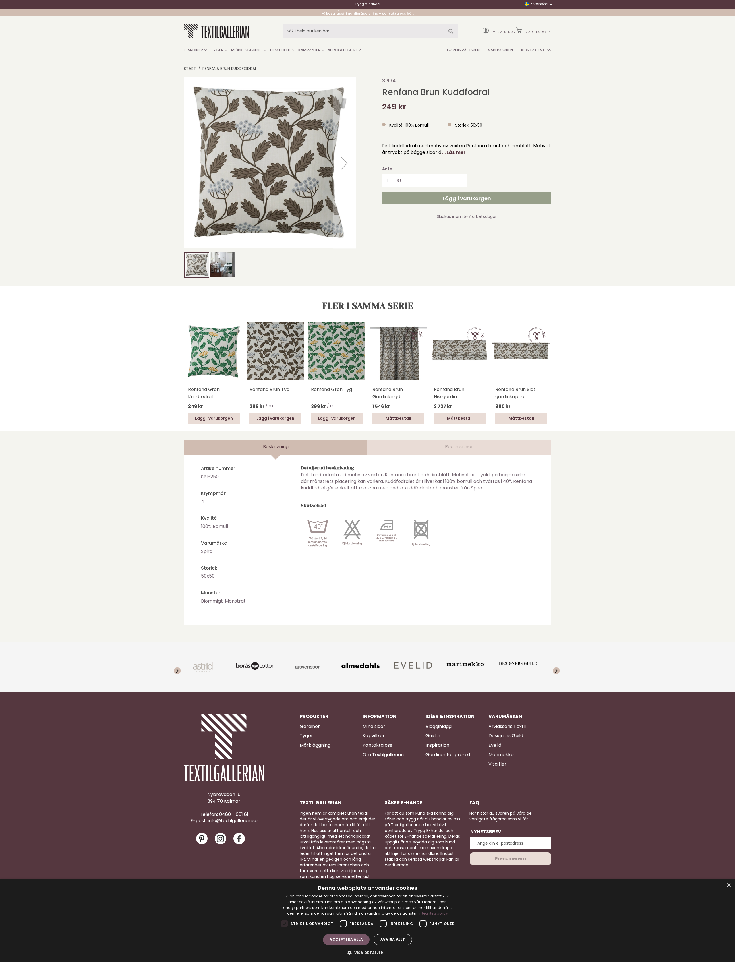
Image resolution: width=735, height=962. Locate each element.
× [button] (728, 885)
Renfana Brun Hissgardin (449, 393)
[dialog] (367, 920)
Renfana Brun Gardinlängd (387, 393)
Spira (389, 80)
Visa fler (497, 764)
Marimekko (501, 755)
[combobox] (370, 31)
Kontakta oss (377, 745)
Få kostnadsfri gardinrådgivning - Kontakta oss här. (367, 12)
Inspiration (437, 745)
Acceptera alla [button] (346, 939)
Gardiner (310, 726)
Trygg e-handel (367, 4)
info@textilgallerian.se (233, 821)
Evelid (494, 745)
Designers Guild (505, 736)
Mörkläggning (315, 745)
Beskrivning (276, 446)
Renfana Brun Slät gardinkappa (515, 393)
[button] (344, 163)
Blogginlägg (438, 726)
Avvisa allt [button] (392, 939)
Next (548, 350)
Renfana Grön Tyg (331, 389)
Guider (432, 736)
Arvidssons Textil (507, 726)
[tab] (276, 447)
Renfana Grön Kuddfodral (204, 393)
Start (190, 68)
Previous (186, 358)
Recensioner (459, 446)
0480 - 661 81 (233, 814)
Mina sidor (504, 32)
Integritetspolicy (433, 913)
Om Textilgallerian (383, 755)
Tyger (306, 736)
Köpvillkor (374, 736)
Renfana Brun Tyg (269, 389)
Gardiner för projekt (448, 755)
